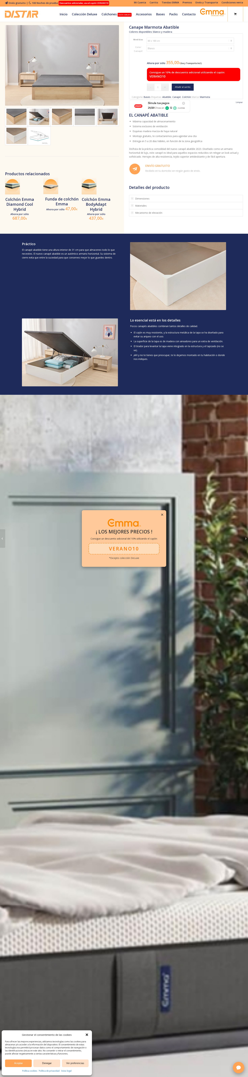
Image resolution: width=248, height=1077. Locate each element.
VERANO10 (124, 547)
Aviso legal (66, 1070)
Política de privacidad (49, 1070)
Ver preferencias (75, 1063)
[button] (87, 1034)
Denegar (47, 1063)
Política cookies (29, 1070)
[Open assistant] (238, 1067)
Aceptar (18, 1063)
